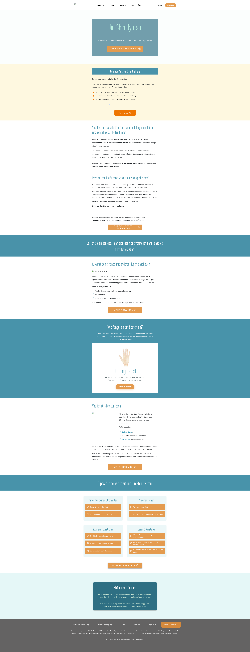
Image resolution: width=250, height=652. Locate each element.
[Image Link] (83, 5)
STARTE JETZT (125, 387)
